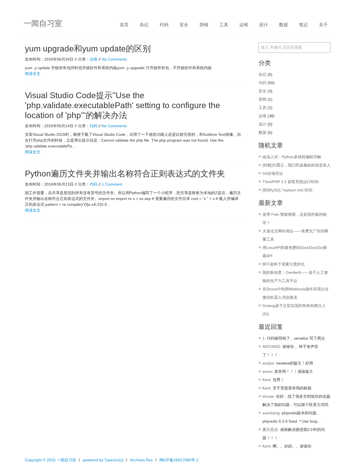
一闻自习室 (43, 23)
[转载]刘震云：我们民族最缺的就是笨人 (296, 165)
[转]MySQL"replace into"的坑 (287, 190)
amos (267, 371)
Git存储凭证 (272, 173)
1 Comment (112, 184)
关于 (323, 24)
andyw (268, 363)
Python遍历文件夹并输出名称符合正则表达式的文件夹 (125, 173)
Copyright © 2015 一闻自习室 (50, 460)
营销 (203, 24)
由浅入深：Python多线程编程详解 (291, 157)
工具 (223, 24)
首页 (124, 24)
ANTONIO (271, 346)
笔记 (303, 24)
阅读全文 (32, 73)
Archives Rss (141, 460)
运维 (243, 24)
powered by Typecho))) (103, 460)
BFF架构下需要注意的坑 (283, 264)
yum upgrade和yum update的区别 (88, 48)
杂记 (144, 24)
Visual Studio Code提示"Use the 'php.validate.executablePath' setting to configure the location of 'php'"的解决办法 (122, 105)
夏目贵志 (270, 429)
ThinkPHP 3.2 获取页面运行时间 (290, 181)
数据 (283, 24)
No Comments (114, 59)
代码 (164, 24)
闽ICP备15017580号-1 (179, 460)
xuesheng (271, 413)
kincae (268, 396)
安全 (183, 24)
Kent (266, 380)
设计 (263, 24)
